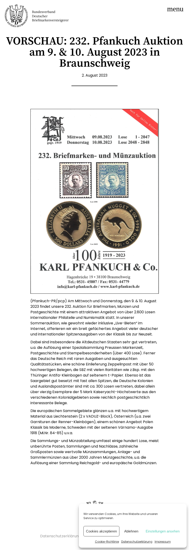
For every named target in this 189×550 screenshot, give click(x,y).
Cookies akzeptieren (101, 531)
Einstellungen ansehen (163, 531)
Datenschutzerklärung (136, 542)
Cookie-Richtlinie (107, 542)
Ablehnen (131, 531)
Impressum (163, 542)
